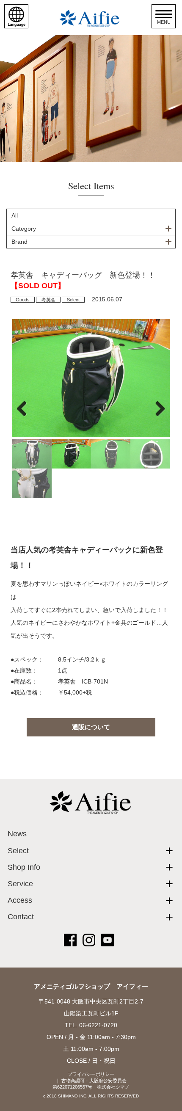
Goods (23, 299)
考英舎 (48, 299)
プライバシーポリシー (91, 1074)
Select (73, 299)
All (14, 215)
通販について (91, 727)
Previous (25, 408)
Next (157, 408)
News (17, 834)
